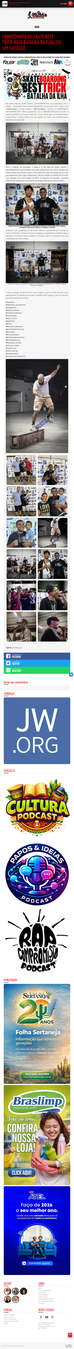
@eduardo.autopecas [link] (14, 326)
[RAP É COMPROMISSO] (37, 941)
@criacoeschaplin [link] (12, 334)
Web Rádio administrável (68, 1345)
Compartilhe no (16, 656)
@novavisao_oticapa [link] (13, 343)
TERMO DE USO (42, 1297)
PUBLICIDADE (42, 1293)
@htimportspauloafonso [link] (15, 337)
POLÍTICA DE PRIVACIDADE (45, 1299)
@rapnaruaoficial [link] (12, 310)
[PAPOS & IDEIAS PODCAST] (37, 874)
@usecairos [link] (10, 302)
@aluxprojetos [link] (39, 109)
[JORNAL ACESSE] (37, 1034)
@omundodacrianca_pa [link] (15, 329)
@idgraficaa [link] (10, 321)
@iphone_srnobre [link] (12, 345)
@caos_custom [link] (11, 318)
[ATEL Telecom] (37, 1230)
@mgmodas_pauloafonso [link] (15, 305)
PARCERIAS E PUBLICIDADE (11, 1321)
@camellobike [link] (11, 315)
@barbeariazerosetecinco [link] (15, 356)
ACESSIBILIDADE (43, 1295)
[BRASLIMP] (37, 1135)
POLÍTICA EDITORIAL (9, 1315)
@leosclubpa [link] (12, 109)
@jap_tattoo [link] (10, 332)
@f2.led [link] (9, 324)
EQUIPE (6, 1323)
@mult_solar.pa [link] (12, 351)
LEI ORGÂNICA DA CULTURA (46, 1301)
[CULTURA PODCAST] (37, 808)
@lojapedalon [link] (11, 307)
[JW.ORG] (37, 730)
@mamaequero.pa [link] (13, 340)
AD (70, 1335)
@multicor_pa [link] (11, 348)
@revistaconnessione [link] (14, 313)
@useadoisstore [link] (12, 353)
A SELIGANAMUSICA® (44, 1290)
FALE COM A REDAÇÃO (10, 1319)
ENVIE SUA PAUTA (9, 1317)
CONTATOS (41, 1303)
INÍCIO (40, 1288)
